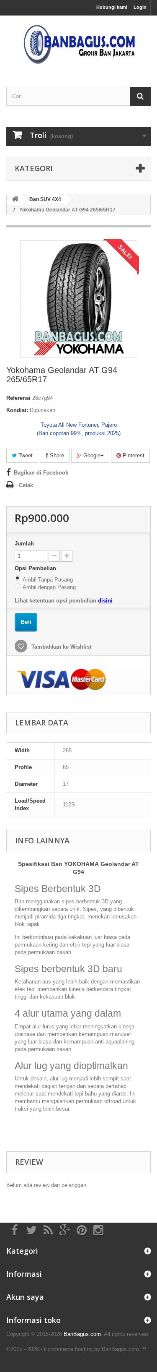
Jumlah (24, 543)
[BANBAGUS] (78, 44)
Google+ (93, 455)
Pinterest (132, 455)
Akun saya (25, 1297)
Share (56, 455)
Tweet (25, 455)
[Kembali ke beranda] (15, 199)
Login (140, 7)
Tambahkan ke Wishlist (60, 647)
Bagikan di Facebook (41, 473)
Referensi (18, 398)
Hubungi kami (111, 7)
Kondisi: (17, 410)
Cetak (26, 485)
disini (105, 600)
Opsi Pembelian (36, 568)
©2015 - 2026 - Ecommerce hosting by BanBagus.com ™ (76, 1349)
